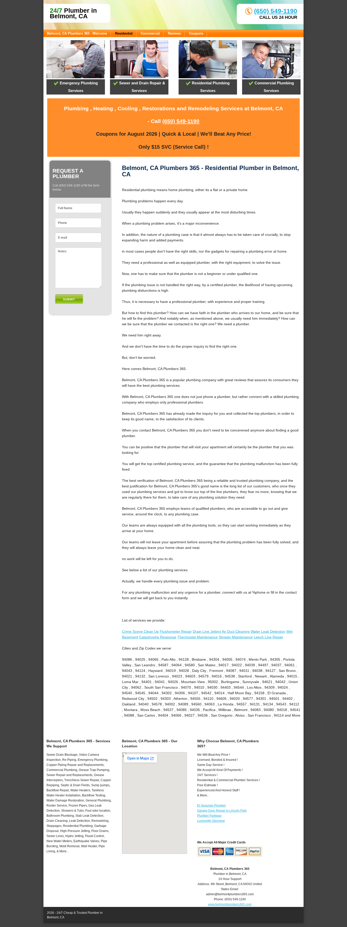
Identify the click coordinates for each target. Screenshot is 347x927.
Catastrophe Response (157, 637)
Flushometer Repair (176, 631)
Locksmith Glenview (211, 821)
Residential (124, 33)
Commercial (150, 33)
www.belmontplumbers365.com (229, 904)
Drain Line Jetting (207, 631)
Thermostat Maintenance (197, 637)
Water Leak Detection (268, 631)
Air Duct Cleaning (236, 631)
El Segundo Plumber (211, 805)
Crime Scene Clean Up (140, 631)
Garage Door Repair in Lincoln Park (222, 810)
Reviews (174, 33)
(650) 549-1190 (275, 10)
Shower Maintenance (236, 637)
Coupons (196, 33)
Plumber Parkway (209, 815)
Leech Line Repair (268, 637)
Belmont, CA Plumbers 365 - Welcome (77, 33)
